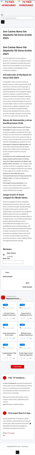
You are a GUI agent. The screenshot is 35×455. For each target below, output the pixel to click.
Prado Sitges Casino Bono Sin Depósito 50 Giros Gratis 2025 (26, 354)
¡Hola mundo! (7, 276)
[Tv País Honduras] (8, 4)
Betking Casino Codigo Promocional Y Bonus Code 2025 (26, 335)
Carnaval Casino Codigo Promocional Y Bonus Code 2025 (9, 315)
